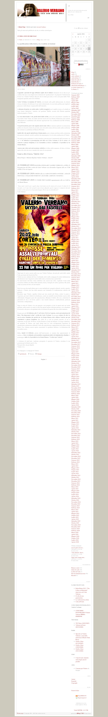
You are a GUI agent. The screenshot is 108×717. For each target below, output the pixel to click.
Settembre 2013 (75, 247)
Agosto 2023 (75, 473)
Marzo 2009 (74, 144)
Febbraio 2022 (75, 439)
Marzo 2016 (74, 304)
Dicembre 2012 (75, 230)
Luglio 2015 (75, 289)
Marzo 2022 (74, 441)
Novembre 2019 (76, 388)
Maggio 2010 (75, 171)
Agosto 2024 (75, 496)
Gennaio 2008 (75, 118)
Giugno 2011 (75, 196)
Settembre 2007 (75, 110)
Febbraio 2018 (75, 348)
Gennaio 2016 (75, 300)
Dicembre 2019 (75, 390)
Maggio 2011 (75, 194)
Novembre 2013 (76, 251)
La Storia (74, 89)
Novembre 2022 (76, 456)
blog (38, 40)
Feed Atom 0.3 (82, 698)
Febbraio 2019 (75, 371)
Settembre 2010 (75, 179)
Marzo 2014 (74, 258)
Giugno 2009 (75, 150)
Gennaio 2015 (75, 278)
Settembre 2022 (75, 452)
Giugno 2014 (75, 264)
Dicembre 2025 (75, 527)
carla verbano (75, 76)
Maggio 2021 (75, 422)
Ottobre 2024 (75, 500)
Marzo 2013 (74, 236)
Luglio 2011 (75, 198)
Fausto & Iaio (75, 690)
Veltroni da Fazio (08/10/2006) (81, 626)
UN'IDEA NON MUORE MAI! (26, 36)
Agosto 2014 (75, 268)
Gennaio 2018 (75, 346)
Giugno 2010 (75, 173)
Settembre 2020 (75, 407)
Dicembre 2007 (75, 116)
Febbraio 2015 (75, 279)
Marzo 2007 (74, 99)
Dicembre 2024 (75, 504)
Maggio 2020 (75, 399)
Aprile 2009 (74, 146)
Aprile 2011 (74, 192)
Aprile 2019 (74, 375)
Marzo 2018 (74, 350)
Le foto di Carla (75, 572)
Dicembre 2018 (75, 367)
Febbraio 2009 (75, 142)
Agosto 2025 (75, 519)
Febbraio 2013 (75, 234)
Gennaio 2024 (75, 483)
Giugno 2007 (75, 104)
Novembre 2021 (76, 433)
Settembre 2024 (75, 498)
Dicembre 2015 (75, 298)
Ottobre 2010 (75, 181)
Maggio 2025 (75, 513)
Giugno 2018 (75, 355)
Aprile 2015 (74, 283)
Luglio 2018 (75, 357)
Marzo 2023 (74, 464)
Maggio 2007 (75, 103)
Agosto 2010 (75, 177)
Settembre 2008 (75, 133)
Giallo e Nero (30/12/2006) (79, 650)
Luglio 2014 (75, 266)
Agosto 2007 (75, 108)
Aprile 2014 (74, 260)
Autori (73, 679)
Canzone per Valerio (81, 668)
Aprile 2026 (74, 534)
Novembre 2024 (76, 502)
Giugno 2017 (75, 333)
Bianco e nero (75, 568)
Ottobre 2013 (75, 249)
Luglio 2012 (75, 220)
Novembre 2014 (76, 274)
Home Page (22, 27)
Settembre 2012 (75, 224)
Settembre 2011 (75, 201)
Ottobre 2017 (75, 340)
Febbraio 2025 (75, 508)
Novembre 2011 (76, 205)
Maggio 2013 (75, 239)
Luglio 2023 (75, 472)
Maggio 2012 (75, 217)
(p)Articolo (23, 354)
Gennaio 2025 (75, 506)
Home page (20, 713)
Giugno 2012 (75, 219)
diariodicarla (75, 82)
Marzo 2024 (74, 487)
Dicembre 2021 (75, 435)
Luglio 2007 (75, 106)
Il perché (73, 681)
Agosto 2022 (75, 451)
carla (72, 74)
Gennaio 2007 (75, 95)
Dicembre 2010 (75, 184)
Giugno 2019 (75, 378)
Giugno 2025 (75, 515)
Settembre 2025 (75, 521)
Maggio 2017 (75, 331)
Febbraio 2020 (75, 394)
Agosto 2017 (75, 336)
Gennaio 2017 (75, 323)
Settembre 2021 (75, 430)
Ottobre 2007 (75, 112)
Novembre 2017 (76, 342)
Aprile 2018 (74, 352)
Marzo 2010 (74, 167)
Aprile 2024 (74, 489)
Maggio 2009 (75, 148)
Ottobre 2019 (75, 386)
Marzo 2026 (74, 532)
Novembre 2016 (76, 319)
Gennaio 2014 (75, 255)
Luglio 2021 (75, 426)
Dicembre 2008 (75, 139)
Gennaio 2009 (75, 141)
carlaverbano (75, 78)
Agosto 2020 (75, 405)
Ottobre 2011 (75, 203)
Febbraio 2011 (75, 188)
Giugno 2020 (75, 401)
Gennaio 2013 (75, 232)
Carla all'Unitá (80, 602)
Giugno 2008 (75, 127)
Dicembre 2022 (75, 458)
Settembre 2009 (75, 156)
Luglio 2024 (75, 494)
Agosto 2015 (75, 291)
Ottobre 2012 (75, 226)
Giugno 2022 (75, 447)
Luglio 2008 (75, 129)
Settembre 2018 (75, 361)
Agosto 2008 (75, 131)
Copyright (74, 683)
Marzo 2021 (74, 418)
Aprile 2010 (74, 169)
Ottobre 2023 (75, 477)
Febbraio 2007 (75, 97)
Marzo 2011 (74, 190)
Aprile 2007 (74, 101)
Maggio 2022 (75, 445)
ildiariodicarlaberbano (77, 85)
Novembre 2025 (76, 525)
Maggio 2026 (75, 536)
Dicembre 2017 (75, 344)
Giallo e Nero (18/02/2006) (79, 646)
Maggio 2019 (75, 376)
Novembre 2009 (76, 160)
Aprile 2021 (74, 420)
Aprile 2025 (74, 511)
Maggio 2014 (75, 262)
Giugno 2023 (75, 470)
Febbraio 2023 (75, 462)
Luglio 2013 (75, 243)
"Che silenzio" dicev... (77, 552)
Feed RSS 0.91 (82, 696)
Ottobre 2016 (75, 317)
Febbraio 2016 (75, 302)
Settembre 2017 (75, 338)
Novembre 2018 (76, 365)
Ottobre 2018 (75, 363)
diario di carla (75, 80)
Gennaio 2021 (75, 414)
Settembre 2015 (75, 293)
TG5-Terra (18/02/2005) (82, 623)
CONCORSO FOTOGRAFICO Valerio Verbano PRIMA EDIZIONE (83, 613)
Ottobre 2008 (75, 135)
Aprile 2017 (74, 329)
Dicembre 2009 (75, 162)
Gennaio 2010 (75, 163)
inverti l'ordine (41, 27)
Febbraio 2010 (75, 165)
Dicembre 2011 (75, 207)
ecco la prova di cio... (77, 548)
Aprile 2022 (74, 443)
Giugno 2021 (75, 424)
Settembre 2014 (75, 270)
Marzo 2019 (74, 373)
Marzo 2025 (74, 510)
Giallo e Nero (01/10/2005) (79, 642)
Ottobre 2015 (75, 295)
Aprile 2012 (74, 215)
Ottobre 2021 (75, 432)
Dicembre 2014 (75, 276)
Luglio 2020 (75, 403)
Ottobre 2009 (75, 158)
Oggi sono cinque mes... (78, 557)
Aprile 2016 (74, 306)
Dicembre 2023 (75, 481)
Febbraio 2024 (75, 485)
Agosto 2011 (75, 200)
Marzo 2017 (74, 327)
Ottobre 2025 (75, 523)
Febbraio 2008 (75, 120)
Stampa (39, 354)
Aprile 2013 (74, 238)
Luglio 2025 (75, 517)
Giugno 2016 (75, 310)
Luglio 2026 (75, 540)
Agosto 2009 (75, 154)
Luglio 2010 (75, 175)
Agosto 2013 (75, 245)
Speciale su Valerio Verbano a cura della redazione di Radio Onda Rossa (83, 636)
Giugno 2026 (75, 538)
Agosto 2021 (75, 428)
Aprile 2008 (74, 123)
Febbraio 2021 (75, 416)
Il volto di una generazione (80, 597)
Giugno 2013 (75, 241)
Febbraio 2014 (75, 257)
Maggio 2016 (75, 308)
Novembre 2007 (76, 114)
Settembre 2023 (75, 475)
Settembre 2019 (75, 384)
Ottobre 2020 (75, 409)
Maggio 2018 (75, 354)
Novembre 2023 (76, 479)
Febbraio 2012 (75, 211)
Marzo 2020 (74, 395)
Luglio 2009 (75, 152)
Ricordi (73, 575)
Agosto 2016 (75, 314)
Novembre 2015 (76, 297)
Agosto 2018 (75, 359)
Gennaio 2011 (75, 186)
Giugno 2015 (75, 287)
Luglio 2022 (75, 449)
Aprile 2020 (74, 397)
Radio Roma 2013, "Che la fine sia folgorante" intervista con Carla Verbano (83, 591)
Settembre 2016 (75, 316)
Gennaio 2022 (75, 437)
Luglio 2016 (75, 312)
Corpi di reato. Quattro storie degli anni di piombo (82, 659)
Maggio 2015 (75, 285)
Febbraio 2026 (75, 530)
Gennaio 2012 (75, 209)
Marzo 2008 (74, 122)
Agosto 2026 (75, 542)
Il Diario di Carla (76, 84)
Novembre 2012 (76, 228)
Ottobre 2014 (75, 272)
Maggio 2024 (75, 491)
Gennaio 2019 (75, 369)
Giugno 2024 (75, 492)
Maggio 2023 (75, 468)
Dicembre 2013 (75, 253)
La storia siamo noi (76, 87)
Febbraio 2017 (75, 325)
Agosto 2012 (75, 222)
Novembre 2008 (76, 137)
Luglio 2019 (75, 380)
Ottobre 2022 (75, 454)
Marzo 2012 (74, 213)
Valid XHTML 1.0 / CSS (81, 710)
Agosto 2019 (75, 382)
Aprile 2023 (74, 466)
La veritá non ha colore (82, 600)
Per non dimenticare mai (78, 573)
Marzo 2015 (74, 281)
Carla (25, 17)
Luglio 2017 (75, 335)
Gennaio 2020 (75, 392)
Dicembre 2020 (75, 413)
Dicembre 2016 (75, 321)
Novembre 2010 (76, 182)
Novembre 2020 (76, 411)
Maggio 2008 (75, 125)
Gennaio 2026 (75, 529)
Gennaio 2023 (75, 460)
